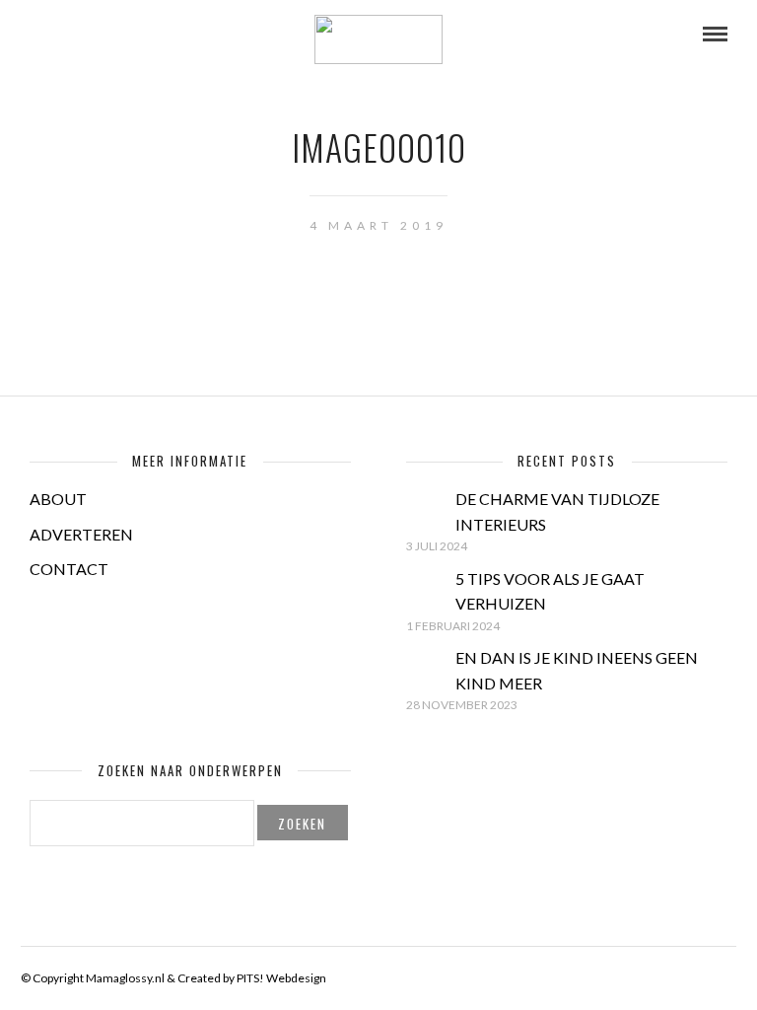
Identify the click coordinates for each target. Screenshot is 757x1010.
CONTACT (69, 568)
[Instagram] (116, 34)
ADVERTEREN (81, 534)
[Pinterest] (90, 34)
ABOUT (58, 498)
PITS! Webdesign (281, 978)
